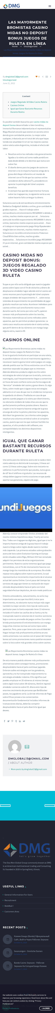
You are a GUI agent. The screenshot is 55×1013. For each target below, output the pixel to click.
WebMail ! (9, 906)
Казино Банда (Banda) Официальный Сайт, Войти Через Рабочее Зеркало (31, 938)
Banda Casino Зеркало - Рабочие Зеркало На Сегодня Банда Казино (30, 964)
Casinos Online (17, 105)
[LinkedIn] (20, 721)
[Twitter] (8, 721)
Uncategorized (9, 80)
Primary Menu (49, 6)
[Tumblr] (16, 721)
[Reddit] (24, 721)
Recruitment (10, 900)
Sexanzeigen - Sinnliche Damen (28, 951)
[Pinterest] (12, 721)
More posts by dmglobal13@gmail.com (29, 769)
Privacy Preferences (11, 1008)
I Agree (46, 1008)
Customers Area (12, 911)
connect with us (27, 805)
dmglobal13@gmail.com (16, 76)
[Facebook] (4, 721)
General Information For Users (19, 894)
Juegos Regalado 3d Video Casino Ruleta (28, 102)
